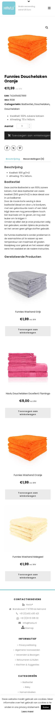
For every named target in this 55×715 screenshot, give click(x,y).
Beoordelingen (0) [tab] (33, 158)
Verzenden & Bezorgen (27, 654)
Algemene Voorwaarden (27, 649)
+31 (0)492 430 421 (29, 613)
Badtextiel (27, 104)
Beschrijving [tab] (13, 158)
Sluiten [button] (46, 707)
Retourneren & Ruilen (27, 659)
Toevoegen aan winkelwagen (31, 135)
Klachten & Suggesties (27, 664)
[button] (46, 27)
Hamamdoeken (28, 692)
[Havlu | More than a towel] (7, 6)
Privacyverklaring (27, 645)
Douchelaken (41, 104)
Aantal (8, 126)
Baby (27, 687)
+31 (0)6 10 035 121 (29, 618)
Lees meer (28, 711)
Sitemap (29, 628)
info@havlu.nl (30, 623)
